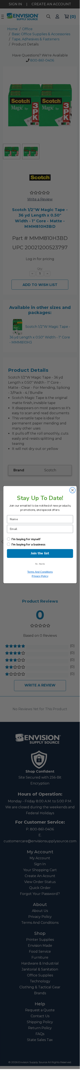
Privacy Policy (40, 576)
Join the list (40, 553)
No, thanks (40, 563)
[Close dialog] (72, 490)
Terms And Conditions (40, 572)
